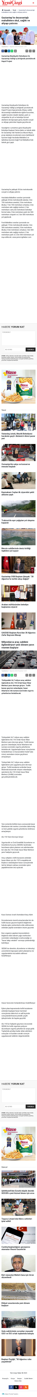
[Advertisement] (18, 82)
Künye (13, 1378)
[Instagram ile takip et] (21, 1387)
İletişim (19, 1378)
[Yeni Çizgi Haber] (11, 3)
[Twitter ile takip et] (16, 1387)
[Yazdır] (15, 51)
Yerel (14, 10)
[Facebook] (2, 51)
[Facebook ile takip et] (11, 1387)
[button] (27, 51)
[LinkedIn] (9, 51)
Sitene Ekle (18, 1381)
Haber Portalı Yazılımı (11, 1394)
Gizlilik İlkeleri (28, 1378)
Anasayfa (7, 10)
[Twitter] (6, 51)
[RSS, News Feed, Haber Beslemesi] (25, 1387)
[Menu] (33, 3)
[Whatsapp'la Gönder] (12, 51)
